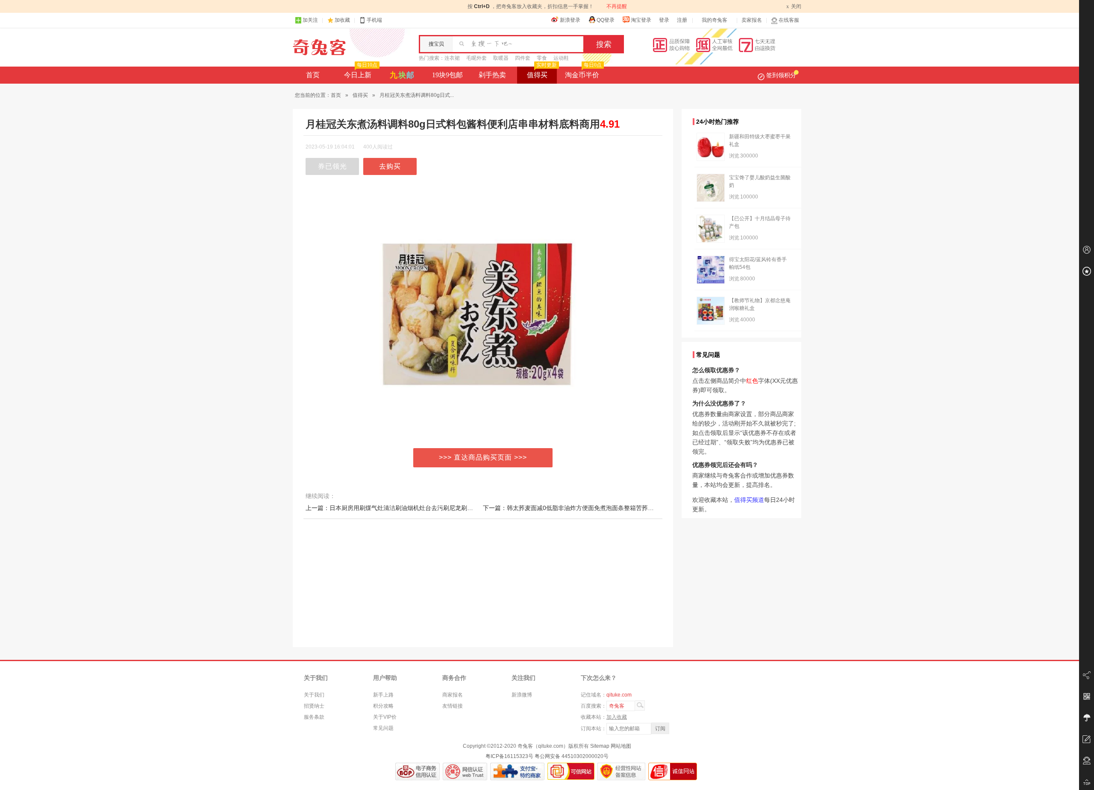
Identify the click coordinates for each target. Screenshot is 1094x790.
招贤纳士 (314, 706)
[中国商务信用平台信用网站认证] (417, 771)
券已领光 (332, 166)
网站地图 (621, 746)
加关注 (310, 20)
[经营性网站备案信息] (621, 771)
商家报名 (452, 695)
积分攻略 (383, 706)
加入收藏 (616, 717)
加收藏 (342, 20)
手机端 (374, 20)
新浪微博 (522, 695)
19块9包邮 (447, 75)
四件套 (522, 58)
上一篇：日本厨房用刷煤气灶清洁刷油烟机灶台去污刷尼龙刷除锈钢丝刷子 (404, 507)
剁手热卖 (492, 75)
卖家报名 (751, 20)
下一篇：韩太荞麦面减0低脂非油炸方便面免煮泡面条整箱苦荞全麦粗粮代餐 (583, 507)
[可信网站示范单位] (570, 771)
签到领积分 (781, 75)
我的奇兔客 (714, 20)
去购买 (390, 166)
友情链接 (452, 706)
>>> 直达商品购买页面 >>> (483, 457)
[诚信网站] (672, 771)
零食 (542, 58)
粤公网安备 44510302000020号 (572, 756)
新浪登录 (570, 20)
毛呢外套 (476, 58)
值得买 (542, 73)
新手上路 (383, 695)
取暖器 (501, 58)
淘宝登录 (641, 20)
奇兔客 (319, 47)
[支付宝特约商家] (517, 771)
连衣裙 (452, 58)
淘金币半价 (583, 73)
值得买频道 (749, 499)
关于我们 (314, 695)
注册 (682, 20)
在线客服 (789, 20)
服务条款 (314, 717)
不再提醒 (616, 6)
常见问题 (383, 728)
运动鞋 (561, 58)
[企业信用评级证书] (465, 771)
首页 (313, 75)
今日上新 (360, 73)
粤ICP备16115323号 (509, 756)
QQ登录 (606, 20)
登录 (664, 20)
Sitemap (599, 746)
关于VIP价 (385, 717)
